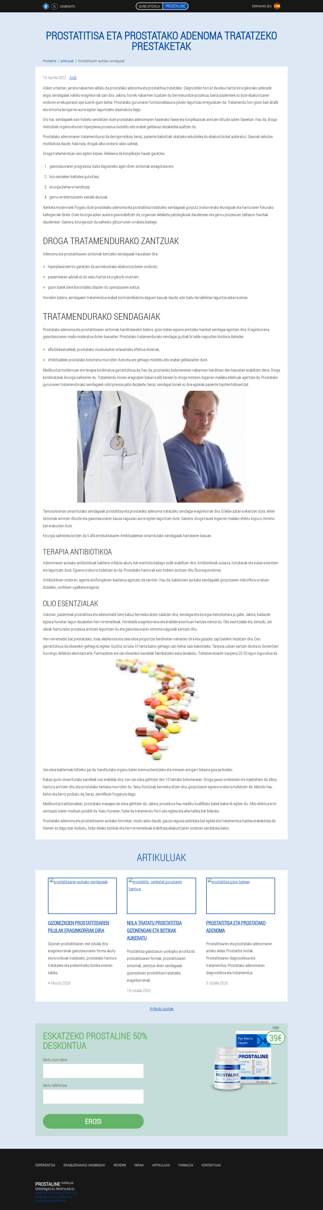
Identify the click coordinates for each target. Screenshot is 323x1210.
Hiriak (139, 1165)
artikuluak (161, 1165)
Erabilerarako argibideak (84, 1165)
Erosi (93, 1121)
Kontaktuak (211, 1165)
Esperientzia (45, 1165)
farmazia (185, 1165)
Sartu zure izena (55, 1060)
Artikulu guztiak (162, 1008)
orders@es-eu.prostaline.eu (55, 1189)
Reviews (120, 1165)
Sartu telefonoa (55, 1085)
